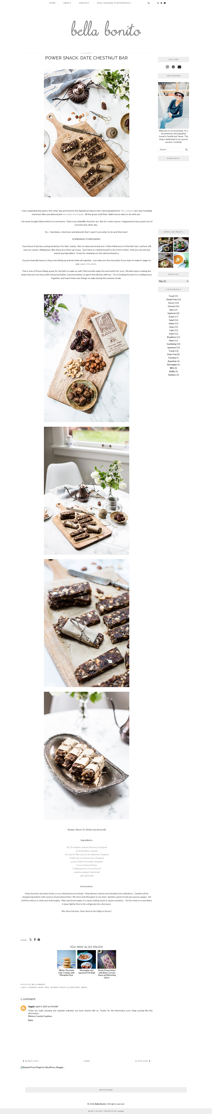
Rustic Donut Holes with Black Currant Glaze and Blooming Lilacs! (107, 974)
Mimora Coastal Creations (40, 1016)
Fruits (63, 987)
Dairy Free (43, 987)
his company (128, 210)
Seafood (171, 313)
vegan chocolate (88, 264)
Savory (171, 303)
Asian (171, 333)
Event (171, 316)
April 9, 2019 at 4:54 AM (47, 1006)
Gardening (171, 344)
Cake (171, 330)
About (67, 3)
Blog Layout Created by (106, 1111)
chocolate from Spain (73, 214)
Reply (30, 1020)
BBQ (172, 368)
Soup (171, 327)
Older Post (142, 1061)
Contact (84, 3)
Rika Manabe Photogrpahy (114, 3)
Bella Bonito (100, 1104)
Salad (171, 320)
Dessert (54, 987)
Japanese (171, 347)
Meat (171, 340)
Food (171, 296)
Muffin (172, 371)
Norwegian (172, 364)
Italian (171, 323)
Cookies (33, 987)
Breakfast (171, 337)
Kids (171, 310)
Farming (172, 357)
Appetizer (172, 361)
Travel (171, 351)
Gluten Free (73, 987)
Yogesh (31, 1006)
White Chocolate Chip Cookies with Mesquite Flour (66, 972)
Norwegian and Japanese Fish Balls (86, 971)
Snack (84, 987)
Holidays (172, 375)
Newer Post (31, 1061)
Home (52, 3)
